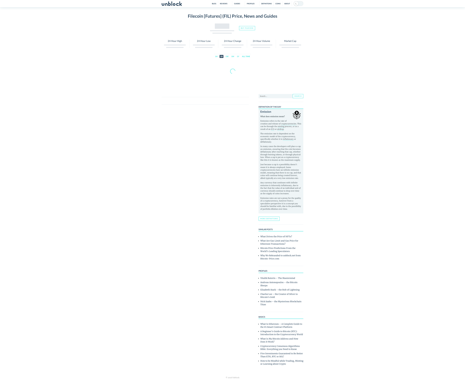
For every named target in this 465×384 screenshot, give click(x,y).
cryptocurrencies (288, 124)
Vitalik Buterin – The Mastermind (277, 278)
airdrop (280, 129)
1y (238, 56)
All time (246, 56)
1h (216, 56)
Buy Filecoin (247, 28)
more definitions (269, 219)
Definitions (266, 4)
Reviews (223, 4)
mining (281, 126)
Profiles (251, 4)
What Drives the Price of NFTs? (276, 236)
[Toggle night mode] (298, 3)
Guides (237, 4)
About (287, 4)
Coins (278, 4)
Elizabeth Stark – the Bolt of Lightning (280, 289)
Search (298, 96)
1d (221, 56)
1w (227, 56)
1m (232, 56)
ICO (272, 129)
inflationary (288, 139)
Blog (214, 4)
